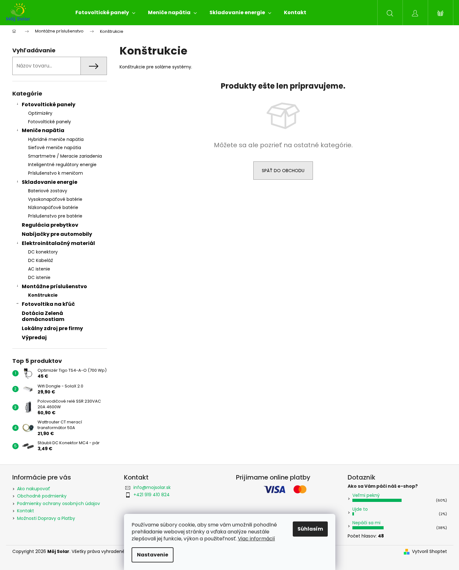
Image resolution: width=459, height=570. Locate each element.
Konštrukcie (43, 295)
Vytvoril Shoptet (429, 552)
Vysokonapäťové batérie (55, 199)
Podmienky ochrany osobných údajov (58, 503)
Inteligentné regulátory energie (62, 164)
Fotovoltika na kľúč (48, 304)
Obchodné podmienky (42, 496)
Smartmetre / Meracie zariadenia (65, 156)
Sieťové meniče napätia (54, 147)
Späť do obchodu (283, 170)
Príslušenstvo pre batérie (55, 216)
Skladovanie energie (49, 182)
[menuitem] (105, 12)
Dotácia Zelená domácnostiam (43, 316)
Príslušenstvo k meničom (55, 173)
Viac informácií (256, 538)
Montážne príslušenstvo (54, 286)
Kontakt (25, 511)
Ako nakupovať (33, 489)
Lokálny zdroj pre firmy (52, 328)
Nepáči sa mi (366, 523)
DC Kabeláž (40, 260)
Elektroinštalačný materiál (58, 243)
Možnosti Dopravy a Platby (46, 518)
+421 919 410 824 (151, 494)
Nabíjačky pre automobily (57, 234)
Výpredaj (34, 337)
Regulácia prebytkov (50, 225)
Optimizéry (40, 113)
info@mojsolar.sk (152, 487)
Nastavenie (152, 554)
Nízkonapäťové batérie (53, 207)
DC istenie (39, 277)
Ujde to (360, 509)
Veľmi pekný (366, 495)
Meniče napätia (43, 130)
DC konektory (43, 252)
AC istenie (39, 269)
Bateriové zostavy (47, 191)
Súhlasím (310, 528)
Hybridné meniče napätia (56, 139)
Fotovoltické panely (48, 104)
